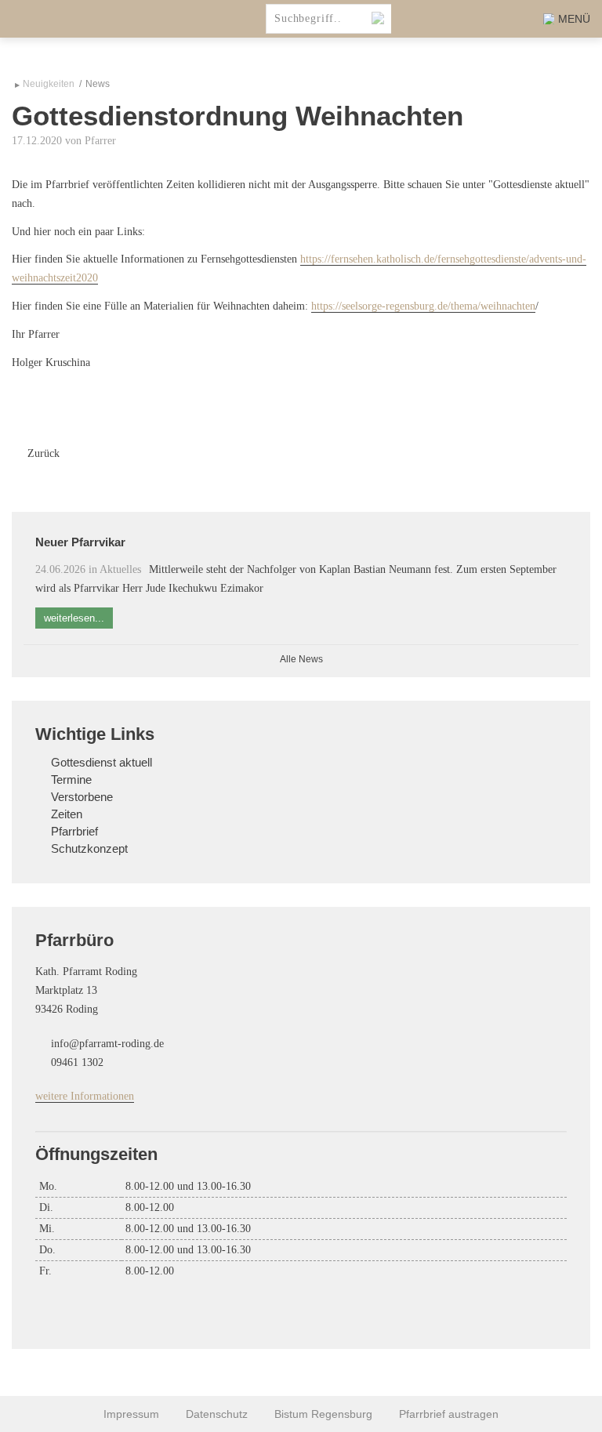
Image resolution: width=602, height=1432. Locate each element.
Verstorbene (82, 797)
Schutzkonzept (89, 849)
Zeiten (66, 814)
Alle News (301, 659)
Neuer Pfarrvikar (80, 542)
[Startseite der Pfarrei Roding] (63, 19)
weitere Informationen (84, 1096)
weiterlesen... (74, 618)
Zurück (43, 453)
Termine (71, 780)
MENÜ (574, 19)
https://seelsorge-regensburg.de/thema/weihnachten (423, 306)
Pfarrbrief (74, 831)
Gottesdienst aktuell (101, 762)
